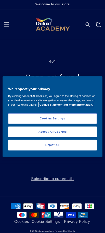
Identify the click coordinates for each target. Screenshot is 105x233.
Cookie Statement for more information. (66, 104)
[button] (6, 24)
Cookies (21, 221)
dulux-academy (46, 231)
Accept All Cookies (52, 131)
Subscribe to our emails (52, 178)
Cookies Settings (52, 118)
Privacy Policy (77, 221)
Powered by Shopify (65, 231)
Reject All (52, 144)
